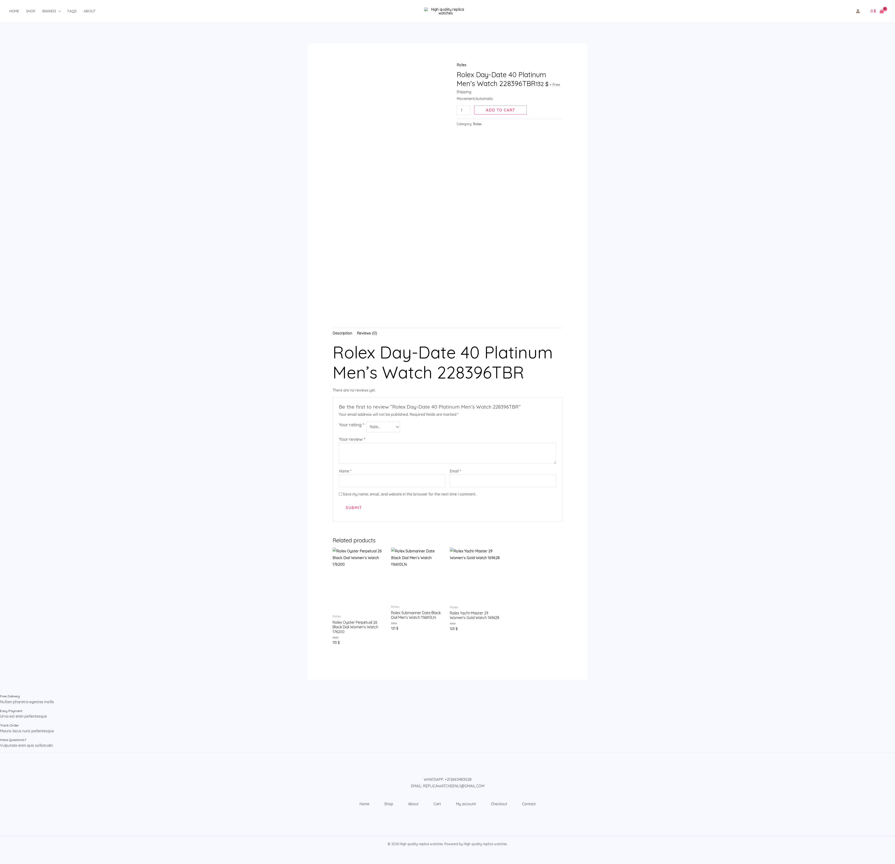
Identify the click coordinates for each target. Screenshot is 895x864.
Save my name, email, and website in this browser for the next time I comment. (409, 494)
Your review (352, 439)
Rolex (461, 64)
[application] (58, 11)
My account (466, 804)
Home (14, 11)
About (90, 11)
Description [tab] (342, 333)
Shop (30, 11)
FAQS (72, 11)
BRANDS (49, 11)
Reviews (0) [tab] (367, 333)
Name (345, 471)
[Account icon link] (858, 11)
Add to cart (500, 110)
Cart (437, 804)
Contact (529, 804)
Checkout (499, 804)
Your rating (351, 424)
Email (455, 471)
